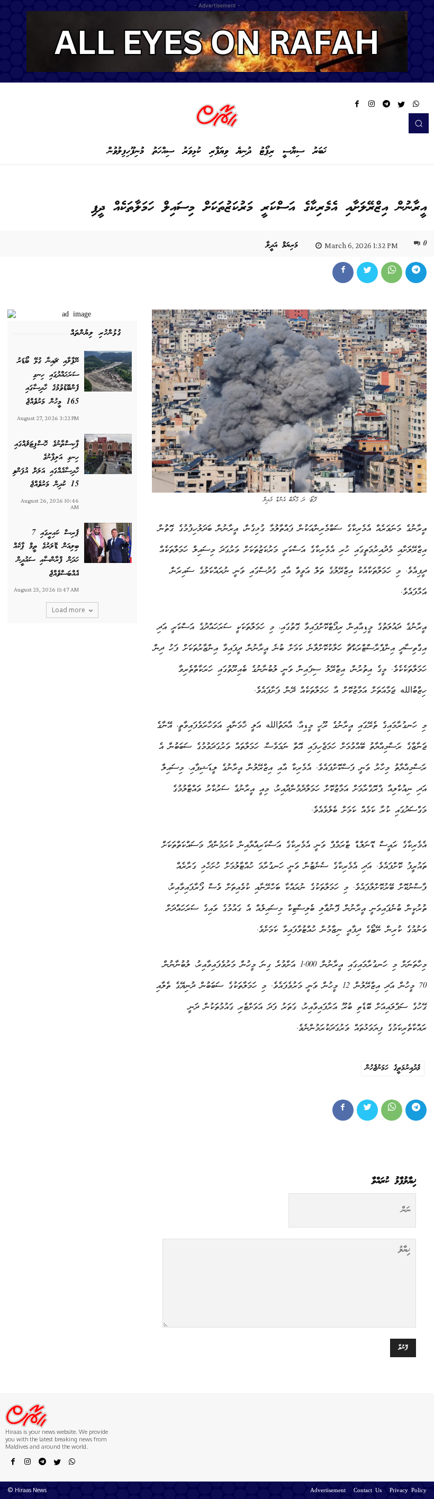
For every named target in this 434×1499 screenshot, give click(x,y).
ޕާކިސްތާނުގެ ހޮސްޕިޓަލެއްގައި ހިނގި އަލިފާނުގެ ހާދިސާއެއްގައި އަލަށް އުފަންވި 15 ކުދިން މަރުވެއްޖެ (46, 465)
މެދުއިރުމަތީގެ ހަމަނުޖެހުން (392, 1068)
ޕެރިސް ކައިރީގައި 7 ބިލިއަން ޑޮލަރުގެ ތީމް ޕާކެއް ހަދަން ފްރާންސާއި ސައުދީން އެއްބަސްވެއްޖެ (46, 553)
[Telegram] (386, 105)
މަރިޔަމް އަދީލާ (282, 245)
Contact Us (368, 1491)
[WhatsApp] (416, 105)
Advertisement (328, 1491)
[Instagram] (371, 105)
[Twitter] (401, 105)
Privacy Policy (408, 1491)
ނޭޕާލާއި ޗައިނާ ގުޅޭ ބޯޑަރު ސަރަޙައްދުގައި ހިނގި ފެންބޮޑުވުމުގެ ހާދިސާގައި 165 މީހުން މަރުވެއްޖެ (48, 381)
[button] (419, 123)
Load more (68, 609)
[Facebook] (356, 105)
